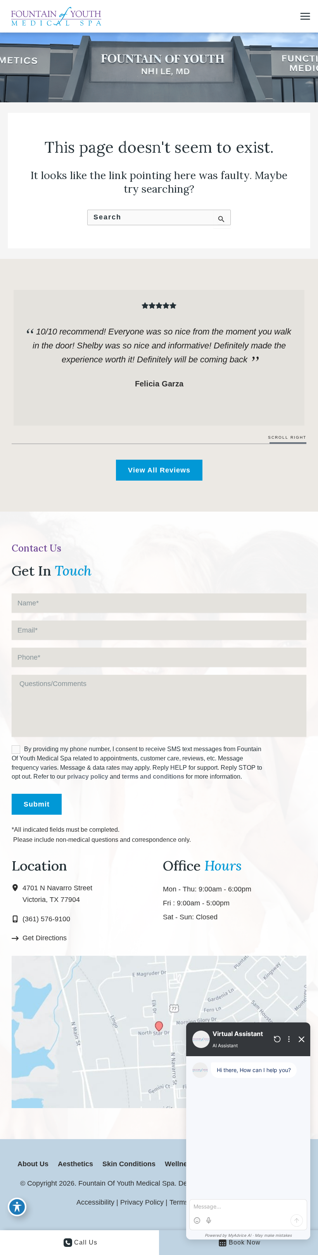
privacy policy (87, 776)
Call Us (85, 1242)
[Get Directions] (39, 938)
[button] (159, 470)
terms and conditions (153, 776)
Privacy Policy (142, 1202)
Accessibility (95, 1202)
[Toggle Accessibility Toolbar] (17, 1207)
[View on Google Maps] (159, 1031)
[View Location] (17, 888)
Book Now (245, 1242)
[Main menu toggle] (305, 16)
